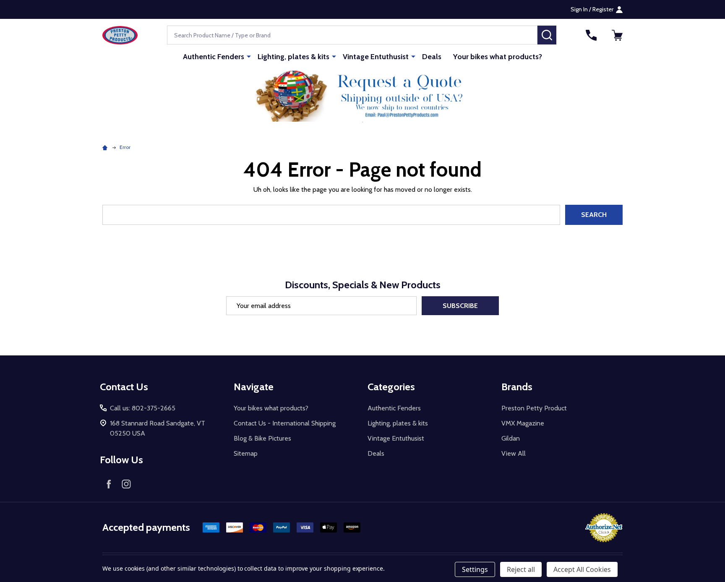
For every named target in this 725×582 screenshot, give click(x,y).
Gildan (510, 438)
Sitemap (246, 453)
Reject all (521, 569)
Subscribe (460, 306)
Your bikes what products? (497, 56)
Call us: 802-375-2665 (142, 408)
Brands (516, 387)
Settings (475, 569)
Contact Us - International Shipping (285, 423)
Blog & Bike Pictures (262, 438)
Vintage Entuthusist (376, 56)
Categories (391, 387)
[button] (363, 95)
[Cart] (617, 35)
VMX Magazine (522, 423)
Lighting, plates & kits (293, 56)
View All (513, 453)
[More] (249, 56)
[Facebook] (108, 483)
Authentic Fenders (213, 56)
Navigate (254, 387)
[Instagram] (126, 483)
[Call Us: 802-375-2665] (591, 35)
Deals (431, 56)
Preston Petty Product (534, 408)
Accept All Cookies (582, 569)
